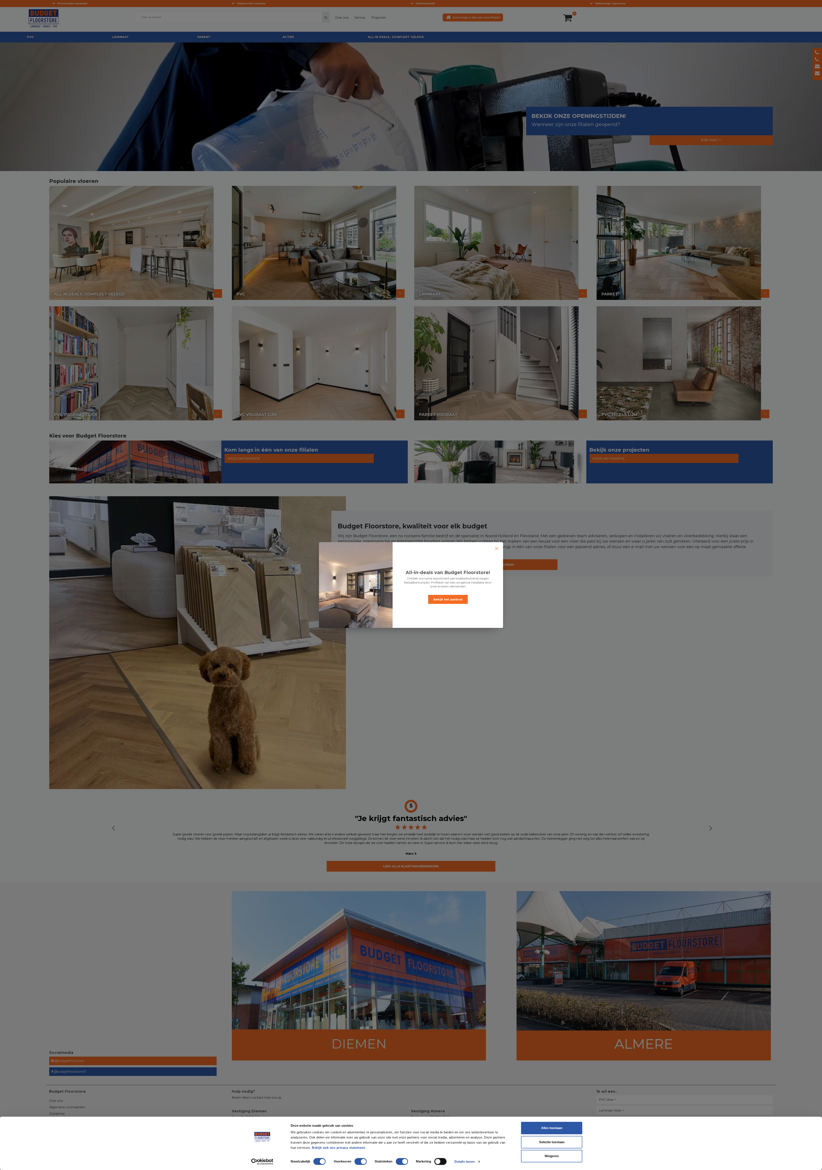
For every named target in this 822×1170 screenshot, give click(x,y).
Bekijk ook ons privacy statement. (339, 1147)
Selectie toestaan (551, 1142)
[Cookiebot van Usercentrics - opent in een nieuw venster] (262, 1161)
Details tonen (464, 1161)
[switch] (356, 1159)
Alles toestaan (551, 1128)
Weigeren (552, 1156)
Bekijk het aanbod (447, 599)
